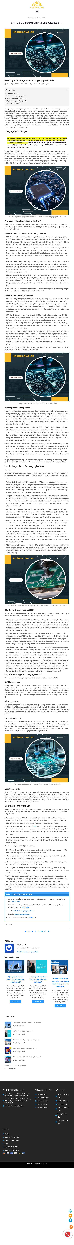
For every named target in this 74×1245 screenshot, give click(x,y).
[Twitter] (26, 931)
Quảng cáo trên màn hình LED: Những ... (27, 1022)
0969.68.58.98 (16, 901)
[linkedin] (41, 931)
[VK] (32, 931)
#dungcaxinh (43, 1163)
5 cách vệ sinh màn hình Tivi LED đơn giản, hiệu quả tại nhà (37, 979)
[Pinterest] (35, 931)
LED (10, 924)
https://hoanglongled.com (22, 914)
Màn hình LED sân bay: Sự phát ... (17, 1065)
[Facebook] (29, 931)
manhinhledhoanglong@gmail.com (23, 911)
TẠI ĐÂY (31, 917)
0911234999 (25, 907)
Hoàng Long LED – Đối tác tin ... (24, 1048)
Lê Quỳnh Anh (32, 84)
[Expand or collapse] (67, 90)
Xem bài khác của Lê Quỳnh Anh (27, 952)
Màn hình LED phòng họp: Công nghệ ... (27, 1040)
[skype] (48, 931)
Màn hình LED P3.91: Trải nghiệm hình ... (28, 1057)
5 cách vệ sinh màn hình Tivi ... (24, 1031)
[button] (37, 11)
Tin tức (44, 17)
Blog (38, 17)
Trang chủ (31, 17)
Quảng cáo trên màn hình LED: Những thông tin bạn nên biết (15, 979)
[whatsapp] (45, 931)
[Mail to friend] (38, 931)
